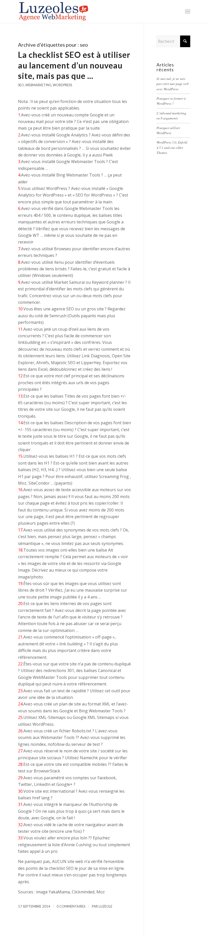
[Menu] (187, 11)
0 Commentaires (71, 906)
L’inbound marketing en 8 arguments (171, 115)
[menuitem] (187, 11)
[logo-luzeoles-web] (54, 11)
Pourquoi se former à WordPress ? (171, 101)
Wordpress (62, 85)
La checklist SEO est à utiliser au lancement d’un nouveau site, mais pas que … (74, 65)
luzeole (105, 906)
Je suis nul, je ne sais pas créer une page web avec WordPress (173, 83)
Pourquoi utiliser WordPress (168, 130)
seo (21, 85)
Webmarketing (38, 85)
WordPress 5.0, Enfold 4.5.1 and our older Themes (172, 147)
